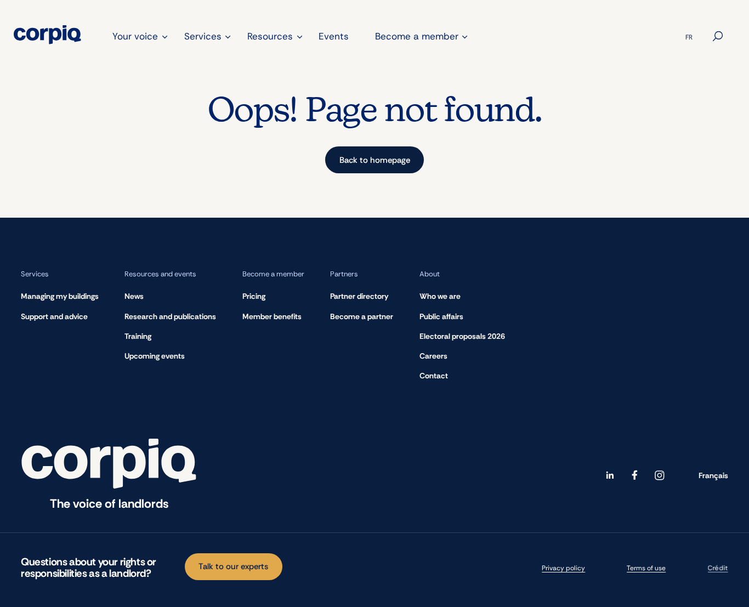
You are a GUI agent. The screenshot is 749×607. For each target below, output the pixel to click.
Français (713, 475)
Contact (433, 376)
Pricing (253, 296)
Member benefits (272, 316)
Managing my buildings (60, 296)
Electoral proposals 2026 (462, 336)
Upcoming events (154, 356)
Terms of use (646, 568)
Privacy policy (563, 568)
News (134, 296)
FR (689, 37)
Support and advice (54, 316)
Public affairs (441, 316)
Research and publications (170, 316)
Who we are (440, 296)
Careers (433, 356)
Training (137, 336)
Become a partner (361, 316)
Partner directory (359, 296)
